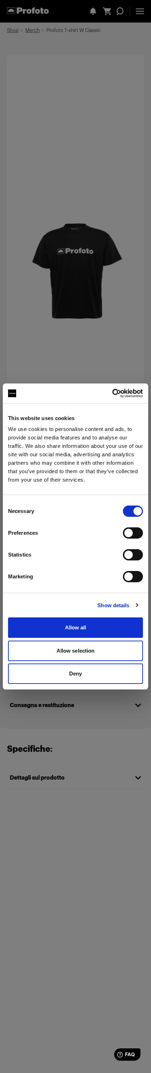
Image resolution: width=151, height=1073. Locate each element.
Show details (113, 605)
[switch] (133, 533)
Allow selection (76, 651)
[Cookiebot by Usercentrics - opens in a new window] (112, 393)
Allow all (75, 627)
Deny (75, 674)
